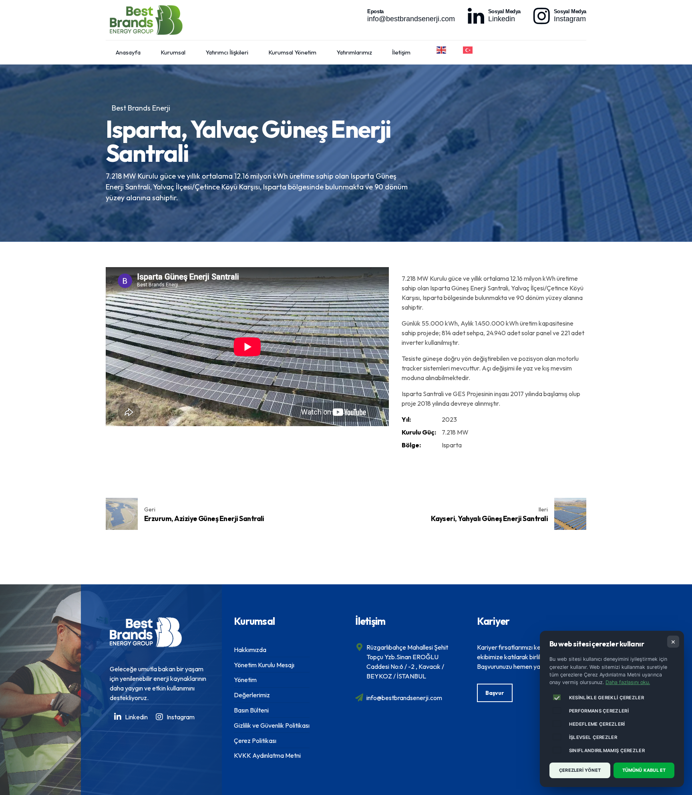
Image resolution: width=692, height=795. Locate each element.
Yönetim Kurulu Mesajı (264, 665)
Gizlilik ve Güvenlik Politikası (272, 725)
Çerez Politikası (255, 741)
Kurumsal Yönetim (292, 52)
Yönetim (245, 680)
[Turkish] (468, 50)
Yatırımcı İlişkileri (226, 52)
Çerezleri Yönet (580, 770)
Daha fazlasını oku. (628, 682)
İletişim (401, 52)
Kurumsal (173, 52)
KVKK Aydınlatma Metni (267, 755)
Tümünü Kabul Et (644, 770)
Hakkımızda (250, 650)
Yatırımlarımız (354, 52)
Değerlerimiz (252, 695)
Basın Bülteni (251, 710)
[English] (441, 50)
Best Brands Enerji (141, 108)
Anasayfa (128, 52)
